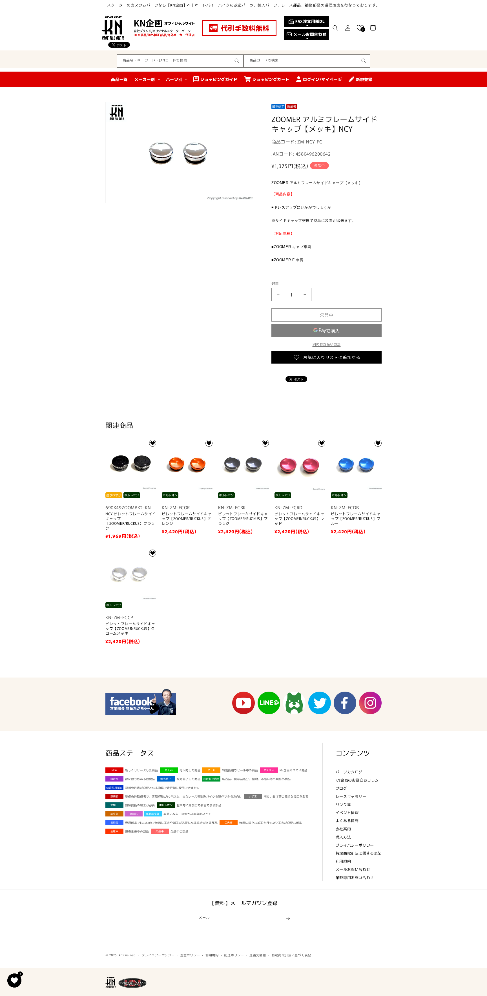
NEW (115, 770)
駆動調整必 (153, 814)
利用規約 (343, 861)
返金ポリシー (190, 955)
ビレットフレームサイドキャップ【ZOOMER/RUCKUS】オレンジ (187, 519)
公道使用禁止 (114, 787)
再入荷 (169, 770)
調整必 (114, 814)
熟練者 (114, 796)
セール (211, 770)
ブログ (341, 788)
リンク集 (343, 804)
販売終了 (165, 779)
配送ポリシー (234, 955)
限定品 (114, 779)
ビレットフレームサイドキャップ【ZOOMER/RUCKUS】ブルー (356, 519)
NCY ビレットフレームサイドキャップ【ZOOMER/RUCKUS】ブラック (130, 521)
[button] (335, 28)
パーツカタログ (349, 771)
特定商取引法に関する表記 (359, 853)
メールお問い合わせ (353, 869)
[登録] (288, 918)
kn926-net (127, 955)
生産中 (114, 831)
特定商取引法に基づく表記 (291, 955)
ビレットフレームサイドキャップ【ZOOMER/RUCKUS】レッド (299, 519)
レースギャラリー (351, 796)
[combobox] (180, 61)
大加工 (114, 805)
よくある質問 (347, 820)
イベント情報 (347, 812)
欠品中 (160, 831)
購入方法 (343, 837)
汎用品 (114, 822)
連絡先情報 (257, 955)
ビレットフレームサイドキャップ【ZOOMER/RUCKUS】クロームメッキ (130, 628)
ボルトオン (166, 805)
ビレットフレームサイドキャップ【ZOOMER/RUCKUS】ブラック (243, 519)
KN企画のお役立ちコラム (357, 780)
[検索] (237, 61)
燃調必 (134, 814)
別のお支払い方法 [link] (327, 344)
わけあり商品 (211, 779)
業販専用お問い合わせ (355, 877)
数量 (275, 283)
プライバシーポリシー (355, 845)
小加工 (253, 796)
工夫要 (229, 822)
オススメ (269, 770)
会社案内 (343, 828)
